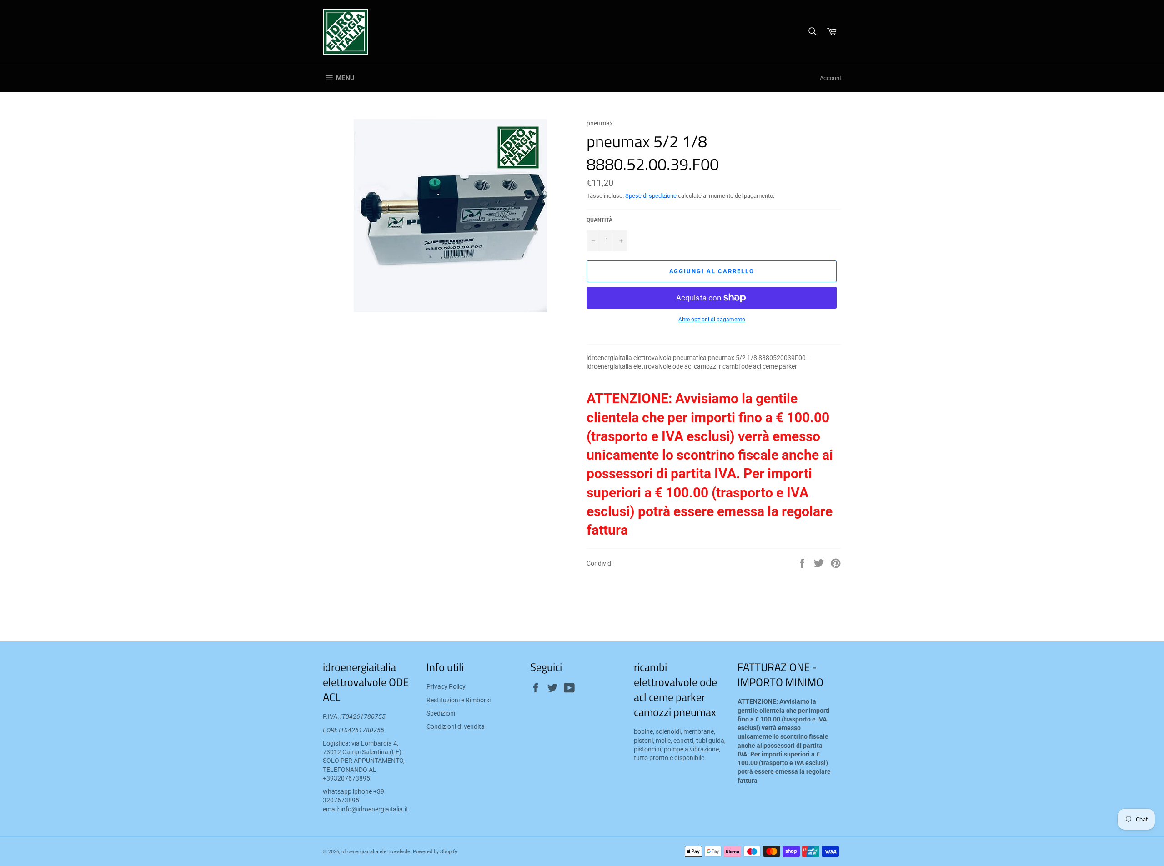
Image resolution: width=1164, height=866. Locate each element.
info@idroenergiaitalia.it (374, 809)
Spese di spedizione (651, 195)
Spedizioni (440, 713)
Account (830, 78)
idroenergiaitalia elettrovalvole (375, 852)
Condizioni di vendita (455, 726)
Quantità (599, 220)
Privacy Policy (446, 686)
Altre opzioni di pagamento (711, 319)
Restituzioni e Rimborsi (458, 700)
